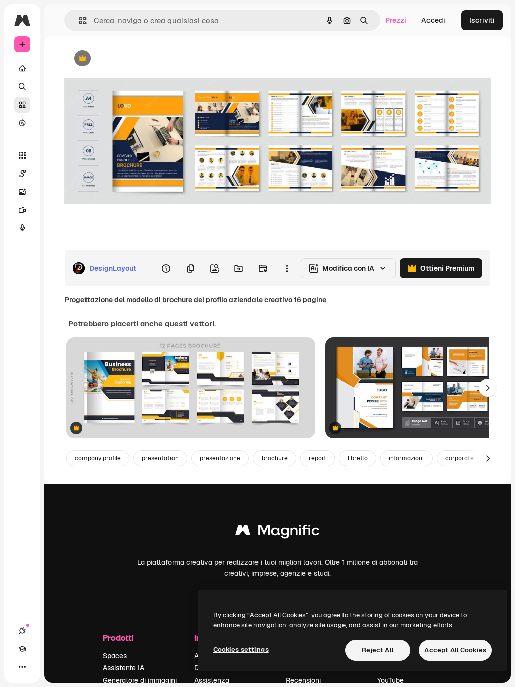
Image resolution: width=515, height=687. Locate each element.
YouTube (390, 680)
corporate (459, 458)
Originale (131, 59)
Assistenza (211, 680)
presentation (160, 458)
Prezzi (395, 20)
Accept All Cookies (455, 650)
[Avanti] (488, 387)
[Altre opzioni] (287, 268)
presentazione (220, 458)
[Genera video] (22, 210)
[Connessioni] (22, 631)
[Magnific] (277, 532)
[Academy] (22, 649)
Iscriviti (482, 20)
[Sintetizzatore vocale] (22, 228)
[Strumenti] (22, 155)
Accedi (433, 20)
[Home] (22, 68)
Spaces (115, 655)
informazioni (406, 458)
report (317, 458)
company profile (98, 458)
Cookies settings (241, 649)
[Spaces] (22, 173)
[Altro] (22, 667)
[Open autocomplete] (79, 20)
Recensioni (303, 680)
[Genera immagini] (22, 192)
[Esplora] (22, 123)
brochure (275, 458)
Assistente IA (123, 667)
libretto (358, 458)
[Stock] (22, 105)
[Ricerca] (22, 86)
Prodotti (118, 637)
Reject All (378, 650)
